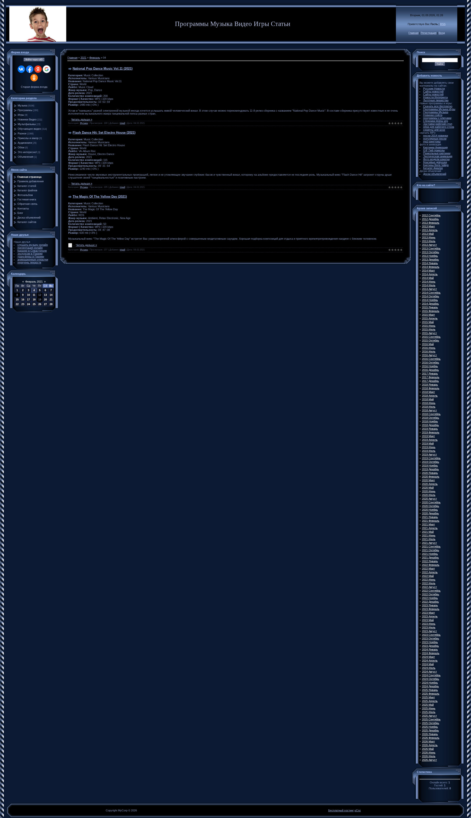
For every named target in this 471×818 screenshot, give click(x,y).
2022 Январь (430, 561)
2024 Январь (430, 649)
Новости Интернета (435, 97)
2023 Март (428, 612)
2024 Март (428, 656)
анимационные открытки (32, 259)
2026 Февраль (430, 737)
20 (45, 299)
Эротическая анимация (437, 156)
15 (17, 299)
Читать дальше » (81, 119)
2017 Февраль (430, 377)
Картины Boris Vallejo (436, 165)
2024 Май (428, 664)
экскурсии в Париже (30, 253)
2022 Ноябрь (430, 598)
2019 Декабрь (430, 469)
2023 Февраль (430, 609)
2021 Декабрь (430, 557)
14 (51, 294)
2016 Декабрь (430, 369)
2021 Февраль (430, 520)
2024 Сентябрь (431, 675)
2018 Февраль (430, 388)
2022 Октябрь (430, 594)
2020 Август (429, 498)
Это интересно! (27, 152)
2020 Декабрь (430, 513)
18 (34, 299)
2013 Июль (428, 241)
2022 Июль (428, 583)
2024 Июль (428, 667)
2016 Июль (428, 351)
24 (28, 304)
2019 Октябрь (430, 461)
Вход (442, 32)
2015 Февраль (430, 311)
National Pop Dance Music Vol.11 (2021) (102, 68)
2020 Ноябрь (430, 509)
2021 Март (428, 524)
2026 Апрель (430, 745)
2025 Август (429, 715)
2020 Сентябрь (431, 502)
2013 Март (428, 226)
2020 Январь (430, 472)
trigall (122, 123)
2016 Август (429, 355)
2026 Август (429, 759)
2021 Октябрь (430, 550)
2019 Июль (428, 450)
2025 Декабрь (430, 730)
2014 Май (428, 277)
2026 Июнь (428, 752)
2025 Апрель (430, 701)
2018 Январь (430, 384)
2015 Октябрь (430, 340)
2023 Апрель (430, 616)
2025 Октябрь (430, 723)
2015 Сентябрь (431, 336)
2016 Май (428, 344)
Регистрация (428, 32)
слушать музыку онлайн (32, 244)
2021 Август (429, 542)
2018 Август (429, 410)
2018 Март (428, 391)
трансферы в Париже (30, 256)
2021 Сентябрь (431, 546)
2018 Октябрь (430, 417)
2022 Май (428, 575)
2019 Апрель (430, 439)
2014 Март (428, 270)
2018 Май (428, 399)
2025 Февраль (430, 693)
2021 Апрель (430, 528)
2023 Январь (430, 605)
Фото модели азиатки (436, 159)
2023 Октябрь (430, 638)
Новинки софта (432, 115)
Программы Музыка (435, 112)
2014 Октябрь (430, 296)
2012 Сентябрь (431, 215)
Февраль (94, 57)
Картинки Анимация (435, 147)
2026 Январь (430, 734)
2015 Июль (428, 329)
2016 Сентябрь (431, 358)
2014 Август (429, 288)
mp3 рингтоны (432, 141)
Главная (413, 32)
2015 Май (428, 322)
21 (51, 299)
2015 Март (428, 314)
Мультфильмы (27, 124)
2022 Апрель (430, 572)
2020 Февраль (430, 476)
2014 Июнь (428, 281)
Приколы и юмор (28, 138)
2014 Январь (430, 263)
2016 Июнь (428, 347)
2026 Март (428, 741)
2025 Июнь (428, 708)
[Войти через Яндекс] (38, 69)
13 (45, 294)
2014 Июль (428, 285)
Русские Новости (434, 88)
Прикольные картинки (436, 153)
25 (34, 304)
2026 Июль (428, 756)
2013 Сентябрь (431, 248)
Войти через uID (34, 59)
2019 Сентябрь (431, 458)
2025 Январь (430, 689)
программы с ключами (437, 118)
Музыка (22, 105)
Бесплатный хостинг (341, 810)
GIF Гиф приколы (434, 150)
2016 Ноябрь (430, 366)
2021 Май (428, 531)
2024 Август (429, 671)
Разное (22, 133)
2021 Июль (428, 539)
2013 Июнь (428, 237)
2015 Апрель (430, 318)
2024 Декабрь (430, 686)
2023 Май (428, 620)
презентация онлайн (30, 247)
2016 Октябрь (430, 362)
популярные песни (434, 138)
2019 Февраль (430, 432)
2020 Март (428, 480)
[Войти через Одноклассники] (34, 77)
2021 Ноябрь (430, 553)
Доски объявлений (434, 173)
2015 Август (429, 333)
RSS (442, 24)
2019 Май (428, 443)
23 (22, 304)
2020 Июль (428, 494)
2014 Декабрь (430, 303)
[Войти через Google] (47, 69)
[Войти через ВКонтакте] (21, 69)
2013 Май (428, 233)
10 (28, 294)
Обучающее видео (29, 128)
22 (17, 304)
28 (51, 304)
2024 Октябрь (430, 678)
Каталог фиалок (433, 168)
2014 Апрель (430, 274)
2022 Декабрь (430, 601)
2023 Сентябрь (431, 634)
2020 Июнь (428, 491)
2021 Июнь (428, 535)
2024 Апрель (430, 660)
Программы (25, 110)
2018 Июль (428, 406)
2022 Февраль (430, 564)
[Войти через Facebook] (29, 69)
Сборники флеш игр (435, 120)
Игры (21, 114)
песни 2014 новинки (435, 135)
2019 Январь (430, 428)
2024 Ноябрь (430, 682)
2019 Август (429, 454)
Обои (21, 147)
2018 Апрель (430, 395)
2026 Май (428, 748)
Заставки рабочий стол (437, 123)
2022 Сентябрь (431, 590)
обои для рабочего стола (438, 126)
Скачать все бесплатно (437, 106)
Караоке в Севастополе (32, 250)
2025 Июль (428, 712)
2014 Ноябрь (430, 300)
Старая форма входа (34, 86)
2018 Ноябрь (430, 421)
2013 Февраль (430, 222)
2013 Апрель (430, 230)
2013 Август (429, 244)
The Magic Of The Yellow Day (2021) (100, 196)
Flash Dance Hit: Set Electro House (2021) (104, 132)
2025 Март (428, 697)
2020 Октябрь (430, 506)
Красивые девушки (435, 162)
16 (22, 299)
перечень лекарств (29, 262)
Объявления (25, 156)
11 (34, 294)
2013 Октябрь (430, 252)
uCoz (357, 810)
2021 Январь (430, 517)
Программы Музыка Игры (439, 109)
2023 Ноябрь (430, 642)
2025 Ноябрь (430, 726)
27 (45, 304)
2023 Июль (428, 627)
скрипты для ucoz (434, 129)
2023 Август (429, 631)
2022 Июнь (428, 579)
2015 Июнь (428, 325)
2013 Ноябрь (430, 255)
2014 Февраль (430, 266)
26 (39, 304)
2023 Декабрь (430, 645)
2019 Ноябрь (430, 465)
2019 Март (428, 436)
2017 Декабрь (430, 380)
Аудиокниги (25, 142)
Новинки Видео (27, 119)
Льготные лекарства (435, 100)
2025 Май (428, 704)
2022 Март (428, 568)
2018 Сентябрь (431, 414)
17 (28, 299)
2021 (83, 57)
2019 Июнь (428, 447)
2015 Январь (430, 307)
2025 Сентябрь (431, 719)
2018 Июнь (428, 403)
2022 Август (429, 586)
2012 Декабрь (430, 219)
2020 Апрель (430, 483)
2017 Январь (430, 373)
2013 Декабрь (430, 259)
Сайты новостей (433, 91)
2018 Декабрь (430, 425)
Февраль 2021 (34, 281)
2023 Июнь (428, 623)
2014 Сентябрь (431, 292)
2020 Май (428, 487)
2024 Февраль (430, 653)
